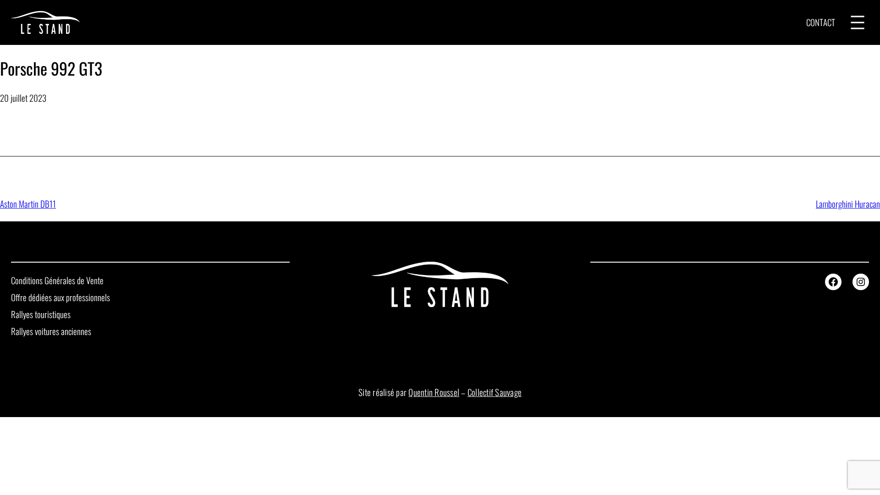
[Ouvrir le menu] (857, 22)
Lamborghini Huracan (848, 203)
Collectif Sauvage (495, 392)
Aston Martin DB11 (28, 203)
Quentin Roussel (433, 392)
